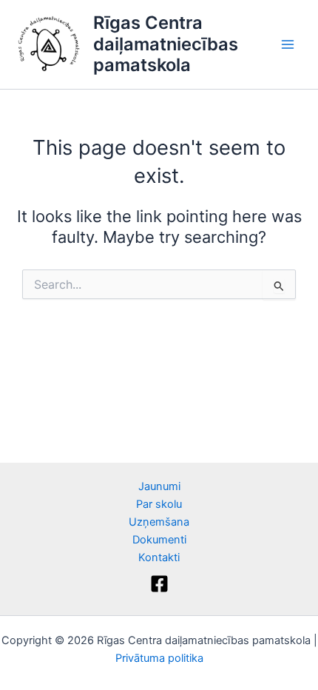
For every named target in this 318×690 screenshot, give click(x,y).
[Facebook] (159, 584)
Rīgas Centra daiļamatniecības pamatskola (165, 44)
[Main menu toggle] (287, 44)
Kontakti (159, 557)
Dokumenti (159, 539)
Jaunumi (159, 486)
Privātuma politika (159, 658)
